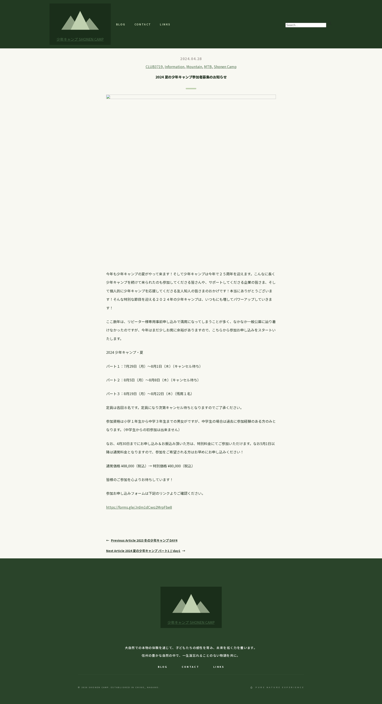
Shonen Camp (225, 66)
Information (174, 66)
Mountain (194, 66)
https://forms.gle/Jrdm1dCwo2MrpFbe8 (139, 507)
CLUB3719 (154, 66)
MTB (208, 66)
